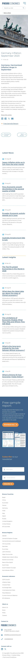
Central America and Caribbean (11, 541)
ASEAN (4, 536)
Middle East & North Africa (10, 557)
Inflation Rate (6, 582)
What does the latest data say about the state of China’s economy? (13, 293)
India (3, 510)
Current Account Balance (9, 595)
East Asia (5, 546)
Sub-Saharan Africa (7, 570)
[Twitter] (5, 649)
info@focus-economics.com (12, 635)
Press (3, 612)
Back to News (7, 13)
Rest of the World (7, 562)
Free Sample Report (10, 123)
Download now (9, 424)
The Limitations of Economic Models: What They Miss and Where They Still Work (13, 321)
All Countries (6, 526)
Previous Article (7, 134)
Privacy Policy (6, 655)
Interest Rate (6, 585)
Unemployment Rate (8, 590)
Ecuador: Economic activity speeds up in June (13, 214)
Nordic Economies (7, 559)
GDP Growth (6, 579)
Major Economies (7, 554)
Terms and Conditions (9, 657)
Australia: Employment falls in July (13, 239)
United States (6, 524)
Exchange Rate (6, 587)
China (4, 500)
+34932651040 (8, 639)
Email (4, 474)
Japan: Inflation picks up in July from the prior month (13, 163)
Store (3, 610)
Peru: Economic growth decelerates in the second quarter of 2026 (13, 189)
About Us (5, 607)
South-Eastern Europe (9, 567)
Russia (4, 518)
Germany (5, 508)
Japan (4, 516)
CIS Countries (6, 544)
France (4, 505)
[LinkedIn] (2, 649)
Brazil (3, 497)
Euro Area (5, 502)
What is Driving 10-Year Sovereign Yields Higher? (12, 376)
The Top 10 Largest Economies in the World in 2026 (13, 269)
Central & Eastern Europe (9, 538)
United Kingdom (7, 521)
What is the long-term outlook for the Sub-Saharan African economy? (13, 348)
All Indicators (6, 598)
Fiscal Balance (6, 593)
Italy (3, 513)
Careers (4, 615)
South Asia (5, 565)
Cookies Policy (16, 655)
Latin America (6, 551)
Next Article (22, 134)
